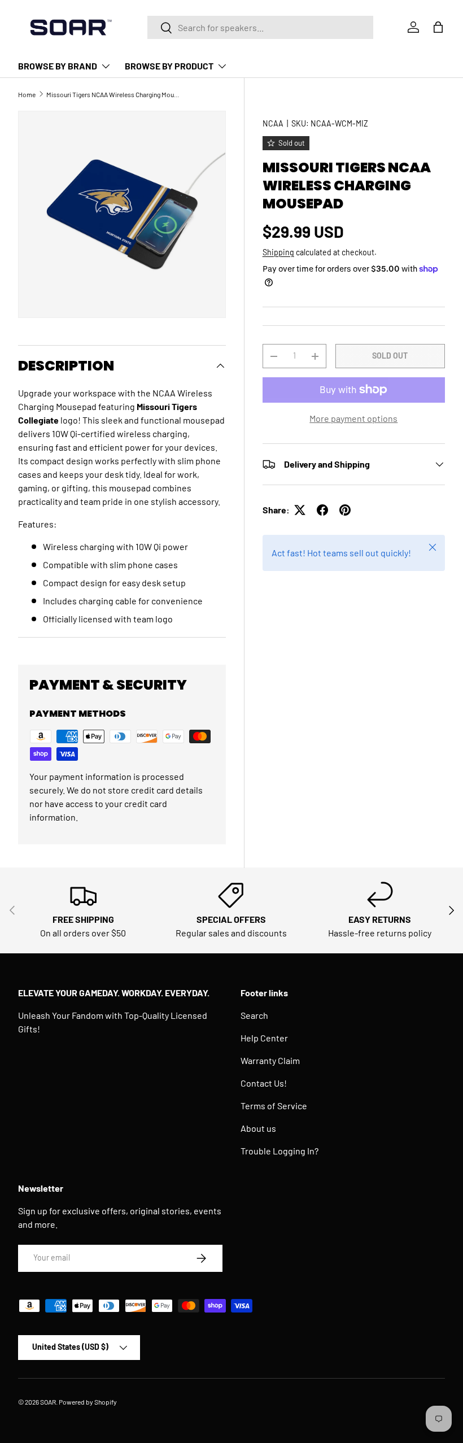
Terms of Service (274, 1105)
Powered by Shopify (88, 1402)
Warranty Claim (270, 1060)
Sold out (390, 355)
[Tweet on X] (300, 510)
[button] (438, 27)
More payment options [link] (353, 418)
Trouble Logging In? (279, 1150)
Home (27, 94)
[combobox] (260, 27)
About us (258, 1128)
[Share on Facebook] (322, 510)
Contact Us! (264, 1083)
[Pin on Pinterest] (345, 510)
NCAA (273, 123)
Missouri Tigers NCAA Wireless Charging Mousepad (114, 94)
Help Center (264, 1037)
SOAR (48, 1402)
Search (254, 1015)
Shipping (278, 252)
